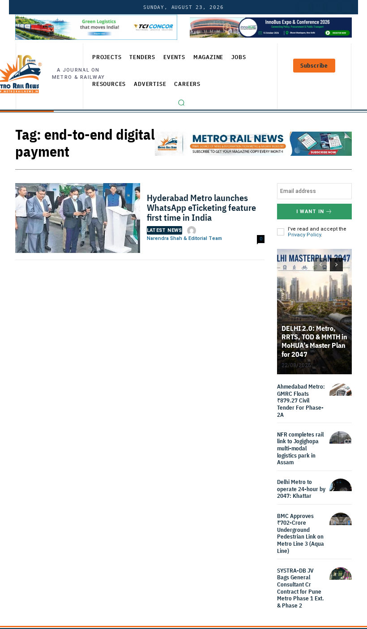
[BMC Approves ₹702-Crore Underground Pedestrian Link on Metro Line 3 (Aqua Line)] (340, 524)
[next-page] (336, 264)
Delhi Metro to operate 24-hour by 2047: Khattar (301, 489)
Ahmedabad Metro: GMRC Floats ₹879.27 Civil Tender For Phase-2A (301, 400)
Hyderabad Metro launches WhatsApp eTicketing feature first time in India (201, 207)
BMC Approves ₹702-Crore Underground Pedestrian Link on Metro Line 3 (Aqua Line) (300, 533)
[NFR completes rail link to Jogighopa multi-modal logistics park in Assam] (340, 442)
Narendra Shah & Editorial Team (184, 238)
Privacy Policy (304, 235)
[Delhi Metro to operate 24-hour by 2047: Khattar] (340, 490)
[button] (181, 102)
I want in (310, 211)
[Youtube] (332, 7)
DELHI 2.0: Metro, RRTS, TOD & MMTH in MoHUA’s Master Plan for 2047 (314, 341)
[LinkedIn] (304, 7)
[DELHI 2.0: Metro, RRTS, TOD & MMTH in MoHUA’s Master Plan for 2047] (314, 311)
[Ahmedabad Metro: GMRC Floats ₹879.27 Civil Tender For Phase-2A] (340, 394)
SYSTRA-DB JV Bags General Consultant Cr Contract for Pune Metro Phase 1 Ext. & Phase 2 (300, 588)
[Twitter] (318, 7)
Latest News (164, 230)
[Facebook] (347, 7)
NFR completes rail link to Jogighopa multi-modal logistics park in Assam (300, 448)
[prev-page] (320, 264)
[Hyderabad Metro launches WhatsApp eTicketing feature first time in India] (77, 220)
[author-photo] (193, 230)
